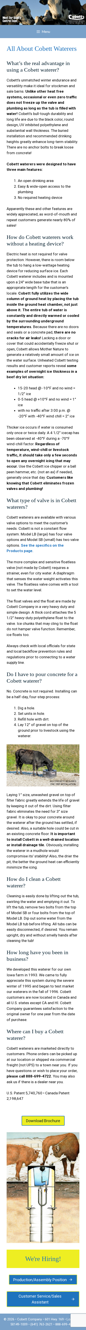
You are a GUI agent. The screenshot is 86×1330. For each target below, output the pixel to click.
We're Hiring (42, 1258)
